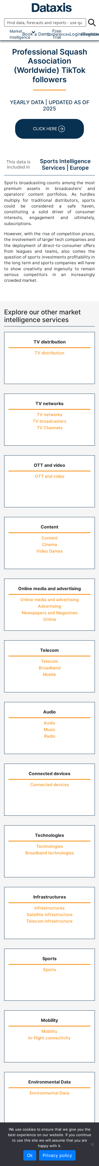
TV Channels (49, 427)
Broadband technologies (49, 852)
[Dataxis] (49, 7)
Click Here (45, 128)
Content (50, 538)
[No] (92, 1144)
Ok (30, 1155)
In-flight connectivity (49, 1037)
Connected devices (49, 784)
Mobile (49, 674)
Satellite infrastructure (50, 914)
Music (50, 729)
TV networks (49, 414)
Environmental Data (49, 1093)
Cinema (49, 544)
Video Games (49, 551)
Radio (49, 736)
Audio (49, 723)
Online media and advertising (49, 599)
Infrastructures (49, 908)
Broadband (50, 667)
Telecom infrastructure (49, 921)
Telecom (49, 661)
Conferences (58, 34)
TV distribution (49, 353)
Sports (49, 969)
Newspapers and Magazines (50, 612)
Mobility (49, 1031)
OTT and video (49, 476)
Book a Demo (36, 34)
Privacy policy (57, 1155)
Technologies (49, 846)
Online (49, 619)
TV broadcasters (49, 421)
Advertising (49, 606)
